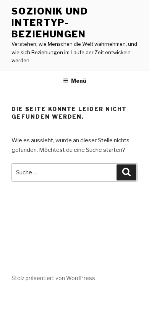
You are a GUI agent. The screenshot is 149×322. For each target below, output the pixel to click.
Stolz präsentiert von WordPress (53, 278)
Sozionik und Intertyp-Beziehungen (49, 23)
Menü (78, 80)
